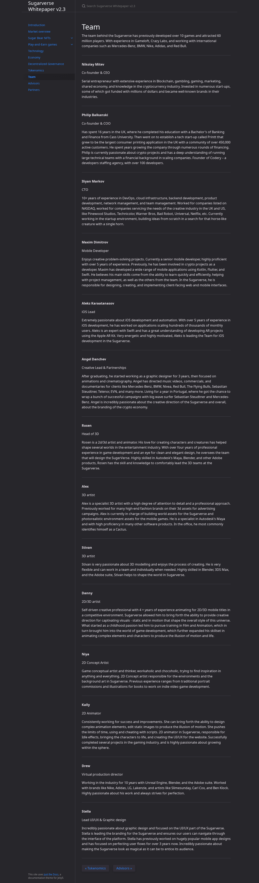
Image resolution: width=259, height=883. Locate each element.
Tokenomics (36, 70)
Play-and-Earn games (42, 44)
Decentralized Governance (46, 64)
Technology (36, 51)
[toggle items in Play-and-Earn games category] (72, 44)
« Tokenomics (95, 868)
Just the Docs (51, 874)
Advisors (34, 83)
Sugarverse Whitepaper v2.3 (47, 6)
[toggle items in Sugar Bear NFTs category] (72, 38)
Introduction (36, 25)
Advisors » (124, 868)
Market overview (39, 31)
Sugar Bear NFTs (39, 38)
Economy (34, 57)
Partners (34, 90)
